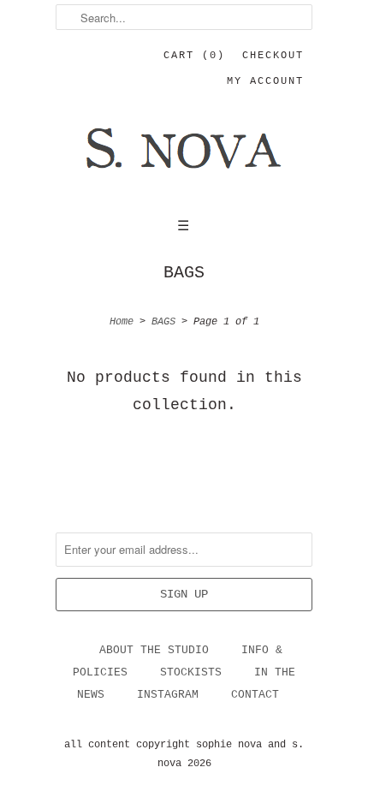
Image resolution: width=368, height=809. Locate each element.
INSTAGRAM (168, 694)
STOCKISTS (191, 672)
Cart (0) (194, 56)
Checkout (273, 56)
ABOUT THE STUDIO (154, 650)
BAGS (184, 273)
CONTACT (255, 694)
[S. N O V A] (184, 159)
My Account (265, 81)
